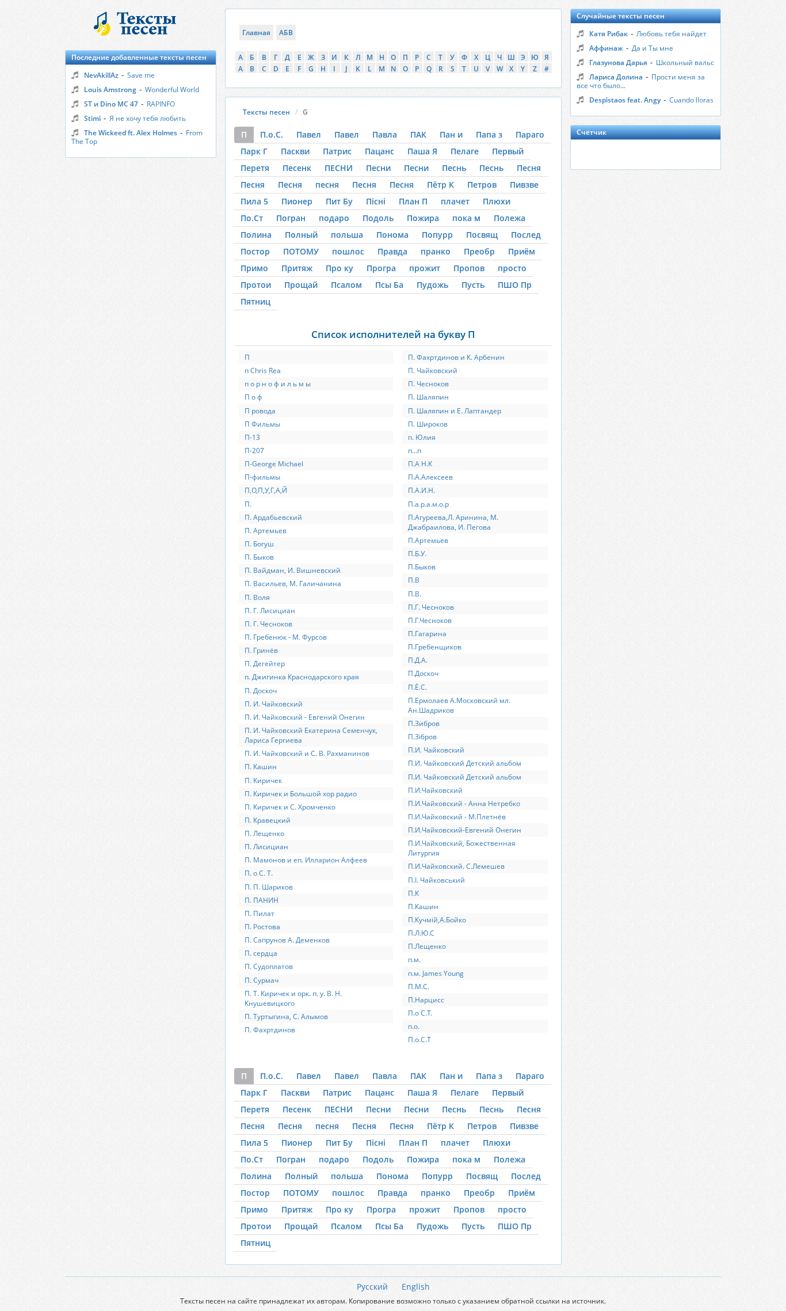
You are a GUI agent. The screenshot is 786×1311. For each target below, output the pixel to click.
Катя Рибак (608, 34)
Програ (381, 268)
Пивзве (524, 184)
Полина (256, 234)
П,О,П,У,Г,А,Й (266, 490)
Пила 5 (254, 201)
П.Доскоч (423, 673)
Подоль (378, 217)
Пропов (468, 268)
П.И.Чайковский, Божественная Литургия (462, 848)
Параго (530, 134)
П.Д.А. (418, 660)
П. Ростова (262, 927)
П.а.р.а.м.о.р (428, 504)
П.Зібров (422, 737)
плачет (455, 201)
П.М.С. (418, 986)
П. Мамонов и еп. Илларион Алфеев (306, 860)
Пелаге (465, 151)
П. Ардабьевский (273, 517)
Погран (291, 217)
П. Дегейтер (265, 663)
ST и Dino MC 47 (111, 104)
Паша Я (422, 151)
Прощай (301, 284)
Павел (308, 134)
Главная (256, 32)
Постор (255, 251)
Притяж (296, 268)
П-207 (254, 450)
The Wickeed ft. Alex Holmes (130, 133)
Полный (301, 234)
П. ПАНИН (261, 900)
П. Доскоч (261, 691)
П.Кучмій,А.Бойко (437, 920)
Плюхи (496, 201)
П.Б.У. (417, 553)
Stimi (92, 118)
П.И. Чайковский (436, 750)
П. (248, 504)
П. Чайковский (432, 370)
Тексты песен (266, 112)
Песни (378, 167)
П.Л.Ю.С (421, 933)
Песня (529, 167)
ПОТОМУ (301, 251)
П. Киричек (263, 780)
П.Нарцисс (426, 1000)
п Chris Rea (263, 370)
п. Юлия (422, 437)
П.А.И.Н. (421, 490)
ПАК (418, 134)
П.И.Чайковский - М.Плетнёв (457, 817)
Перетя (255, 167)
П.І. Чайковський (436, 880)
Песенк (297, 167)
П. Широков (428, 424)
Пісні (376, 201)
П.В (413, 580)
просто (512, 268)
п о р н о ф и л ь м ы (278, 384)
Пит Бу (339, 201)
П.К (413, 893)
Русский (372, 1286)
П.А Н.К (420, 464)
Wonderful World (172, 89)
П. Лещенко (264, 833)
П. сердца (261, 953)
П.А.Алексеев (430, 477)
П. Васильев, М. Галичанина (293, 583)
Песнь (454, 167)
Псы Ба (389, 284)
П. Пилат (259, 913)
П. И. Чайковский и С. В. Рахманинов (307, 753)
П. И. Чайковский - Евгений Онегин (305, 717)
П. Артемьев (266, 530)
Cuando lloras (691, 100)
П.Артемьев (428, 540)
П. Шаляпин (428, 397)
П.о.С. (271, 134)
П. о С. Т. (259, 873)
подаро (334, 217)
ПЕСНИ (339, 167)
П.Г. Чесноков (431, 607)
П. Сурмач (261, 980)
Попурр (437, 234)
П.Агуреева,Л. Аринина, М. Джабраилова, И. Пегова (453, 522)
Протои (256, 284)
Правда (392, 251)
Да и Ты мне (652, 48)
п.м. (414, 959)
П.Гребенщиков (434, 647)
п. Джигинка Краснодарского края (302, 677)
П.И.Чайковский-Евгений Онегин (464, 830)
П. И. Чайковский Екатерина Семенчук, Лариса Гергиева (311, 735)
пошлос (348, 251)
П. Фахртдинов (270, 1030)
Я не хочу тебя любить (147, 118)
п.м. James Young (436, 973)
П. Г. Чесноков (268, 624)
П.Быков (422, 567)
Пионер (296, 201)
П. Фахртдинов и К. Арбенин (456, 357)
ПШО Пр (515, 284)
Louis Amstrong (110, 89)
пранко (436, 251)
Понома (392, 234)
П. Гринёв (261, 650)
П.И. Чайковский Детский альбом (464, 763)
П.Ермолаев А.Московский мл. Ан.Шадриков (459, 705)
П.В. (414, 594)
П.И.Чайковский (435, 790)
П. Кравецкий (268, 820)
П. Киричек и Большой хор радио (301, 794)
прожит (424, 268)
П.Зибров (424, 723)
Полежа (509, 217)
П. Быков (259, 557)
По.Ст (252, 217)
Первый (508, 151)
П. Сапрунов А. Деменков (287, 940)
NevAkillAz (101, 75)
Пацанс (379, 151)
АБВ (286, 32)
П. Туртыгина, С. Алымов (286, 1016)
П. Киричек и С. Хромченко (290, 807)
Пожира (423, 217)
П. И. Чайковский (274, 704)
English (416, 1286)
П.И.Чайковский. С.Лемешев (456, 866)
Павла (384, 134)
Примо (254, 268)
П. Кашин (261, 767)
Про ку (339, 268)
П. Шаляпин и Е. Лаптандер (454, 411)
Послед (526, 234)
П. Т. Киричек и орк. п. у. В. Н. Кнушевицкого (293, 998)
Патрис (337, 151)
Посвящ (482, 234)
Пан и (451, 134)
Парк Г (254, 151)
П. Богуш (259, 544)
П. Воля (257, 597)
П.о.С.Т (419, 1039)
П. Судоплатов (269, 966)
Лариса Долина (616, 77)
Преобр (479, 251)
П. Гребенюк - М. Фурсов (286, 637)
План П (413, 201)
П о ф (253, 397)
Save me (141, 75)
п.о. (413, 1026)
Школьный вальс (685, 62)
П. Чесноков (428, 384)
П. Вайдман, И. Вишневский (293, 570)
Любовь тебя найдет (671, 34)
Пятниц (255, 301)
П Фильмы (262, 424)
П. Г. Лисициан (270, 610)
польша (347, 234)
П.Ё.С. (417, 687)
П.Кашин (423, 906)
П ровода (260, 411)
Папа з (489, 134)
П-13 (252, 437)
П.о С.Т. (420, 1013)
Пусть (472, 284)
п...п (414, 450)
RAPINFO (161, 104)
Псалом (346, 284)
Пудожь (432, 284)
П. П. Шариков (269, 887)
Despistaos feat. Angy (625, 100)
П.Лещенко (427, 946)
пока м (466, 217)
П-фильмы (262, 477)
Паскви (295, 151)
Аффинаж (606, 48)
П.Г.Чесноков (430, 620)
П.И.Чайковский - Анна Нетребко (464, 803)
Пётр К (440, 184)
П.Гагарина (427, 634)
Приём (521, 251)
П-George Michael (274, 464)
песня (327, 184)
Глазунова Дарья (618, 62)
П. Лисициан (266, 847)
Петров (482, 184)
